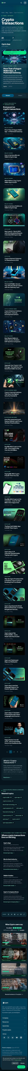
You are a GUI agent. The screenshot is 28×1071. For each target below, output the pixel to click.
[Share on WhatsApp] (14, 914)
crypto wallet (7, 797)
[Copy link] (24, 914)
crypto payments (8, 808)
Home (3, 12)
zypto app (18, 797)
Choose (22, 1063)
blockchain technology (10, 804)
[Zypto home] (3, 3)
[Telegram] (4, 1037)
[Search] (21, 2)
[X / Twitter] (8, 1037)
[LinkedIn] (21, 1037)
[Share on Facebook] (21, 914)
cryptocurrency (8, 815)
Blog (7, 12)
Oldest (20, 95)
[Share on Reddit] (17, 914)
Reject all (15, 1063)
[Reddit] (12, 1037)
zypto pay (6, 819)
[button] (13, 2)
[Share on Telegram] (11, 914)
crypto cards (16, 819)
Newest (8, 95)
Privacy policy (17, 1060)
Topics (11, 12)
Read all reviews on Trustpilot (13, 994)
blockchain (19, 815)
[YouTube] (17, 1037)
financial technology (9, 812)
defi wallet (19, 808)
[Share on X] (8, 914)
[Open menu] (25, 2)
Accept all (21, 1066)
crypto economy (8, 801)
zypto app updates (8, 822)
